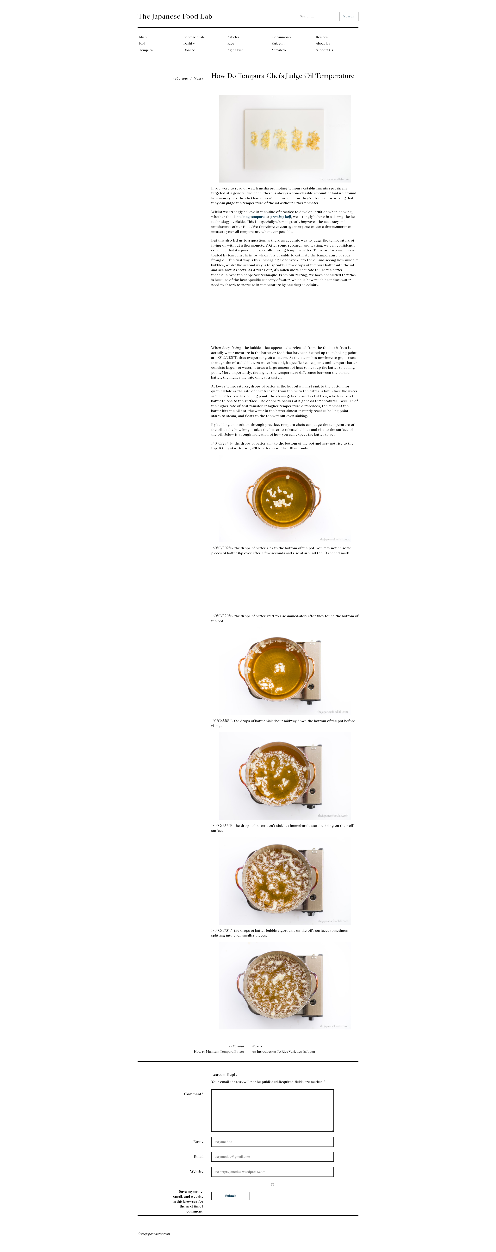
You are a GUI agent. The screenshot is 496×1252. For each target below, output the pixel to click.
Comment (193, 1094)
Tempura (146, 50)
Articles (233, 37)
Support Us (324, 50)
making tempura (251, 216)
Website (196, 1171)
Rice (230, 43)
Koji (142, 43)
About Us (323, 43)
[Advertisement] (284, 318)
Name (198, 1141)
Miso (142, 37)
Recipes (322, 37)
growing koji (280, 216)
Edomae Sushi (194, 37)
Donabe (189, 50)
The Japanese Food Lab (175, 16)
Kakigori (278, 43)
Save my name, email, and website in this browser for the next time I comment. (188, 1201)
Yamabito (279, 50)
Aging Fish (235, 50)
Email (198, 1156)
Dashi (187, 43)
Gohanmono (281, 37)
